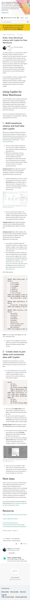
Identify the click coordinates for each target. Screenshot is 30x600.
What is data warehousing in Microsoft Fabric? (15, 514)
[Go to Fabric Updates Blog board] (5, 558)
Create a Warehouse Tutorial (10, 519)
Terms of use (23, 591)
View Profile (11, 553)
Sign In (26, 17)
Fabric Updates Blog (7, 22)
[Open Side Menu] (2, 18)
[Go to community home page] (10, 17)
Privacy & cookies (14, 591)
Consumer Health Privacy (21, 596)
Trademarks (4, 594)
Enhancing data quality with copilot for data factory (16, 261)
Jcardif (8, 46)
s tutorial (16, 505)
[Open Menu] (28, 22)
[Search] (18, 18)
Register (22, 17)
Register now (5, 12)
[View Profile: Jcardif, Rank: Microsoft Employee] (5, 48)
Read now (19, 29)
